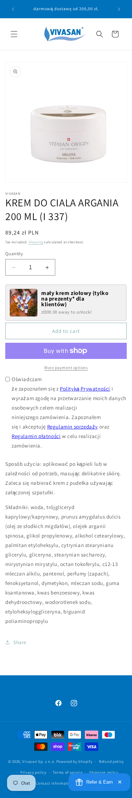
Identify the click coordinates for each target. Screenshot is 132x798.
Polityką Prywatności (85, 388)
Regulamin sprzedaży (72, 426)
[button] (14, 34)
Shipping (36, 242)
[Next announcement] (119, 9)
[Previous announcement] (13, 9)
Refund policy (111, 761)
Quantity (14, 254)
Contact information (55, 783)
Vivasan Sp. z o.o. (38, 761)
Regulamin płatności (36, 436)
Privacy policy (33, 772)
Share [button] (19, 642)
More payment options (66, 367)
